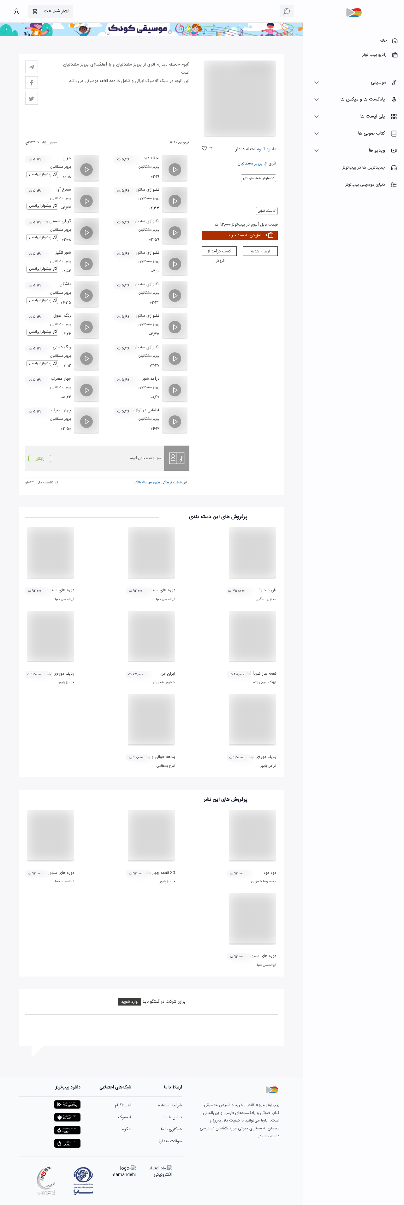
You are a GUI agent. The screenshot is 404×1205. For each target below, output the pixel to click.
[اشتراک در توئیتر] (31, 98)
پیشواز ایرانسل (40, 174)
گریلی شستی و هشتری (51, 221)
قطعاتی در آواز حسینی (140, 410)
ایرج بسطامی (166, 766)
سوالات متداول (169, 1141)
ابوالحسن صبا (165, 599)
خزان (66, 158)
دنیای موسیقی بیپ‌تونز (365, 184)
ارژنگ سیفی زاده (264, 682)
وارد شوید (129, 1001)
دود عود (270, 872)
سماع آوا (63, 189)
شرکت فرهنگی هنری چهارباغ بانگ (158, 483)
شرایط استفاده (170, 1105)
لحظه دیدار (150, 158)
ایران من (167, 673)
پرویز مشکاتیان (250, 163)
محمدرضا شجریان (263, 882)
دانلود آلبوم (265, 149)
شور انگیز (63, 252)
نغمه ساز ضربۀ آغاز (261, 673)
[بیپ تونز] (353, 12)
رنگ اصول (62, 315)
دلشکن (65, 284)
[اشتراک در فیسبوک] (31, 82)
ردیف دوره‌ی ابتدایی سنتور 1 (50, 673)
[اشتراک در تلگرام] (31, 67)
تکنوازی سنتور (147, 189)
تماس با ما (173, 1117)
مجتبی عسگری (266, 599)
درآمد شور (150, 378)
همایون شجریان (164, 682)
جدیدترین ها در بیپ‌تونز (363, 167)
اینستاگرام (123, 1105)
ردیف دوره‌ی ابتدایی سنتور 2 (252, 756)
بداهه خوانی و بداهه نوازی (153, 756)
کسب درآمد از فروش (219, 252)
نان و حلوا (267, 590)
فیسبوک (124, 1117)
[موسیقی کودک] (151, 35)
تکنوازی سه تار (147, 221)
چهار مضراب (61, 378)
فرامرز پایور (66, 682)
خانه (383, 40)
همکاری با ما (171, 1129)
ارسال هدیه (260, 251)
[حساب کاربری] (16, 11)
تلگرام (126, 1129)
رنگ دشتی (62, 347)
